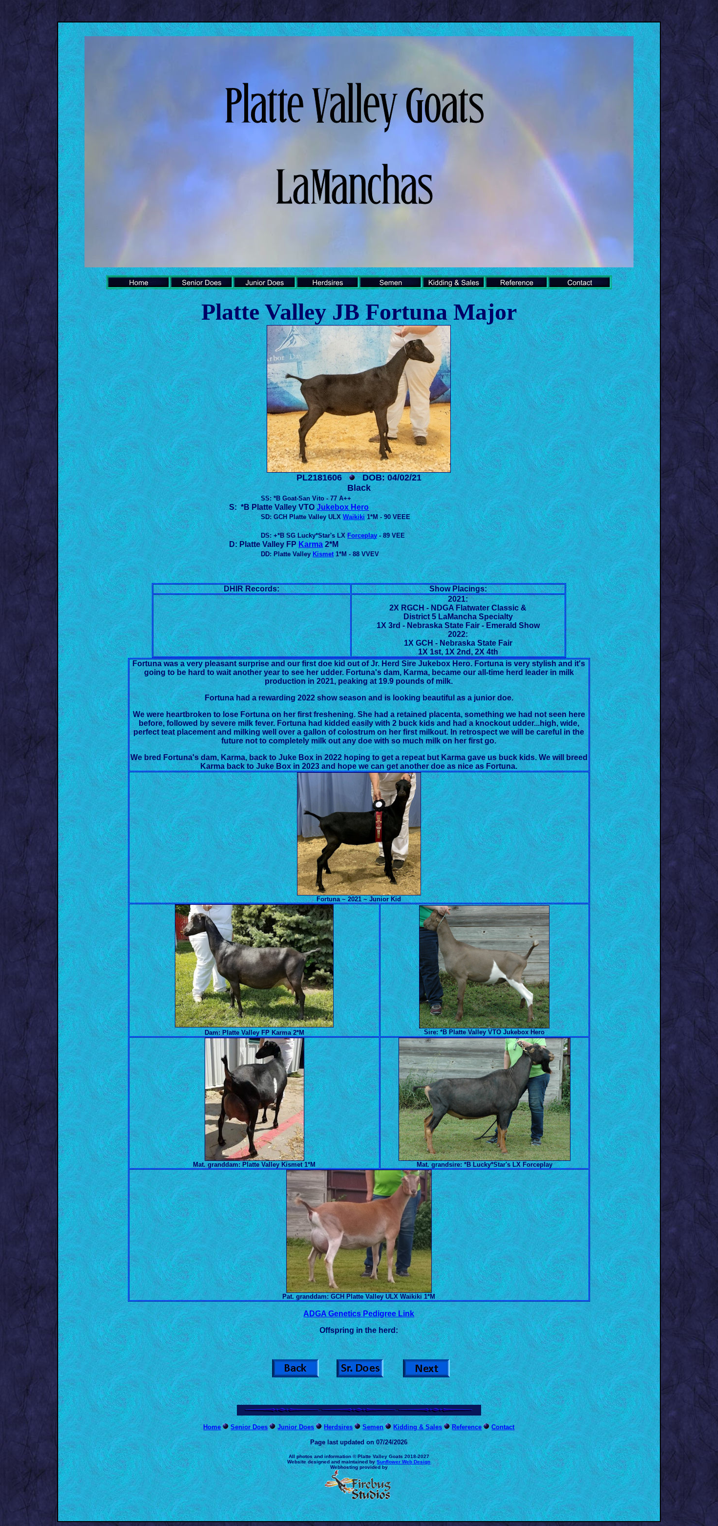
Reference (467, 1427)
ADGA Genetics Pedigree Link (358, 1313)
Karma (310, 544)
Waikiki (354, 517)
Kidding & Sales (417, 1427)
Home (212, 1427)
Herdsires (338, 1427)
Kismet (323, 554)
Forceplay (362, 535)
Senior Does (249, 1427)
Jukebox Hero (343, 507)
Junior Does (295, 1427)
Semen (372, 1427)
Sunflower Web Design (403, 1461)
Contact (502, 1427)
